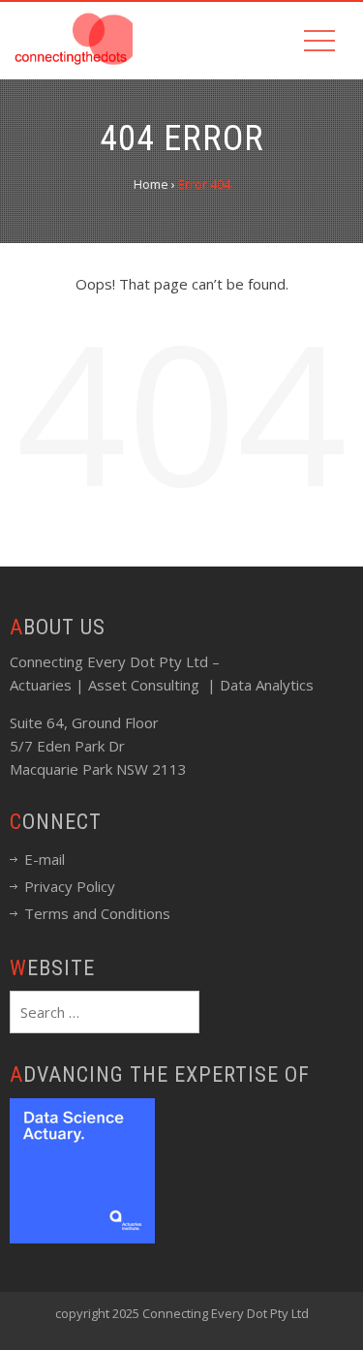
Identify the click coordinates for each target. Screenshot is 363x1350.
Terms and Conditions (97, 913)
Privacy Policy (69, 886)
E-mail (44, 859)
